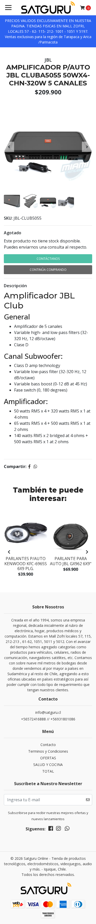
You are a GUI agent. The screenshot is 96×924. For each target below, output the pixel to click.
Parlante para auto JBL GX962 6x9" (70, 561)
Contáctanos (48, 259)
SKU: (8, 218)
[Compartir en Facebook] (29, 466)
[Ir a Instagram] (58, 829)
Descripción (15, 285)
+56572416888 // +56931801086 (48, 719)
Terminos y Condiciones (48, 751)
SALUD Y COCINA (48, 764)
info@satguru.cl (48, 712)
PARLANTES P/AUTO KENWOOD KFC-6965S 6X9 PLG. (25, 563)
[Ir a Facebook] (50, 829)
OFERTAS (48, 757)
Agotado (12, 233)
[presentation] (9, 147)
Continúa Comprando (48, 270)
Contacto (48, 744)
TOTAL (48, 771)
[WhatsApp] (67, 829)
